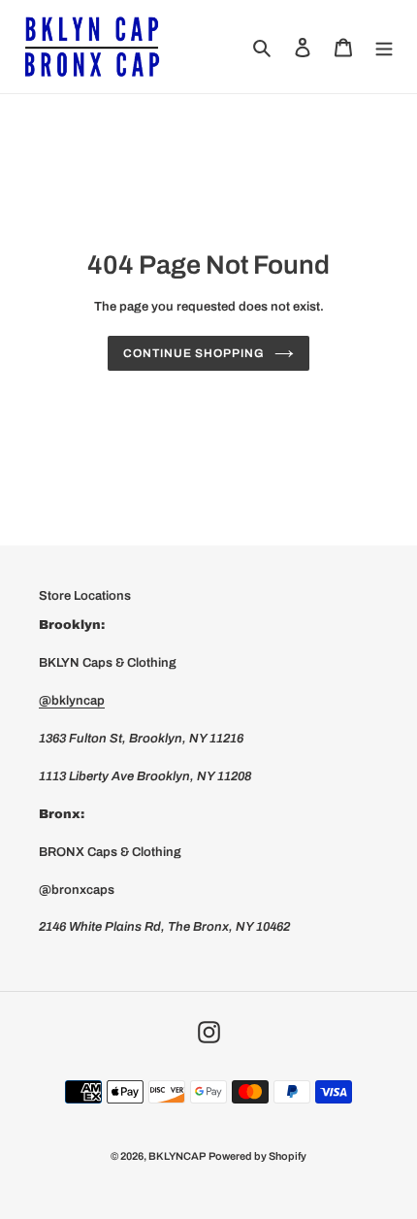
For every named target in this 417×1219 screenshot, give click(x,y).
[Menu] (384, 46)
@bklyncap (72, 701)
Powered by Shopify (257, 1156)
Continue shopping (193, 353)
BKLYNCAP (177, 1156)
